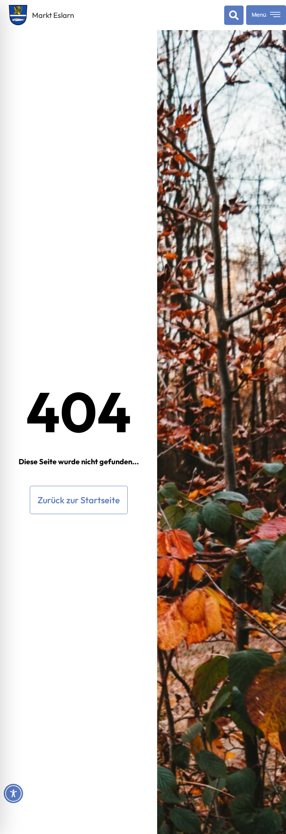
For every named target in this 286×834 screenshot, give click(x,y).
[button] (232, 15)
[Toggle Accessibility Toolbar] (13, 793)
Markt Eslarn (53, 15)
